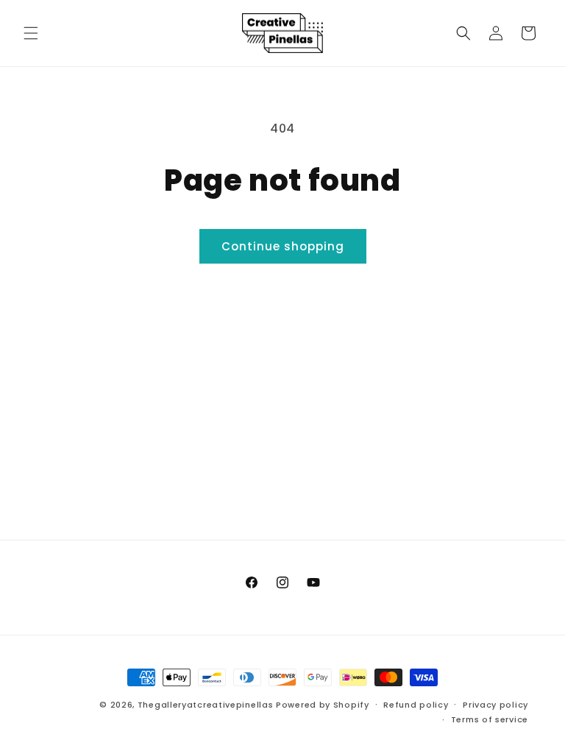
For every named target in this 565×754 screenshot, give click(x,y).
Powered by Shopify (322, 705)
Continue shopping (282, 246)
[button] (31, 33)
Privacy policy (495, 705)
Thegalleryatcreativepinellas (206, 705)
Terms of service (489, 719)
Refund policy (415, 705)
